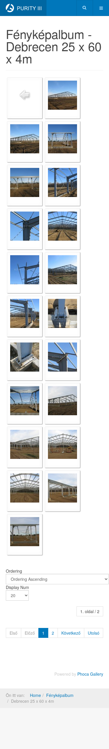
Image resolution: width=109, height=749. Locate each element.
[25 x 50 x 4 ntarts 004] (24, 182)
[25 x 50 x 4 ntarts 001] (62, 95)
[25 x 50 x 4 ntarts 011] (62, 269)
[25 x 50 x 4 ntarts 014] (24, 357)
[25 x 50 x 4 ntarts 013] (62, 313)
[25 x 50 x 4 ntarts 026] (62, 488)
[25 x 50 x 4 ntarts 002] (24, 138)
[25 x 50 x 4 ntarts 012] (24, 313)
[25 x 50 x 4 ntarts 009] (24, 269)
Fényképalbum (60, 695)
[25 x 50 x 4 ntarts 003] (62, 138)
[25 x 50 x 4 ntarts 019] (24, 444)
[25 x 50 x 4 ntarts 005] (62, 182)
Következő (71, 633)
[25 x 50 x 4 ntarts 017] (62, 400)
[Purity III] (23, 8)
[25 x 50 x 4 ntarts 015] (62, 357)
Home (35, 695)
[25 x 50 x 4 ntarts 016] (24, 400)
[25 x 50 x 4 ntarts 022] (62, 444)
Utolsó (93, 633)
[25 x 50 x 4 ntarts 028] (24, 531)
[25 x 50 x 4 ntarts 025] (24, 488)
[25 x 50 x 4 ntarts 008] (62, 226)
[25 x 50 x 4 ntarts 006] (24, 226)
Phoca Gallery (90, 674)
